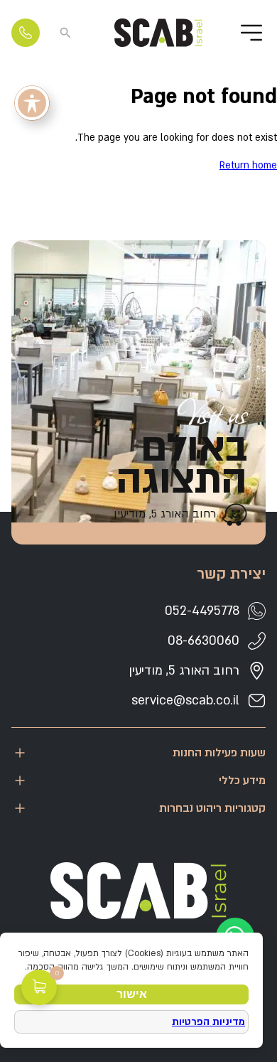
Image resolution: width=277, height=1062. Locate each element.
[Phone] (25, 32)
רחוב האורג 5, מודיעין (165, 514)
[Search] (65, 32)
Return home (248, 165)
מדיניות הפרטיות (208, 1022)
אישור (131, 994)
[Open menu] (251, 32)
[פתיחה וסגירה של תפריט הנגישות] (32, 103)
